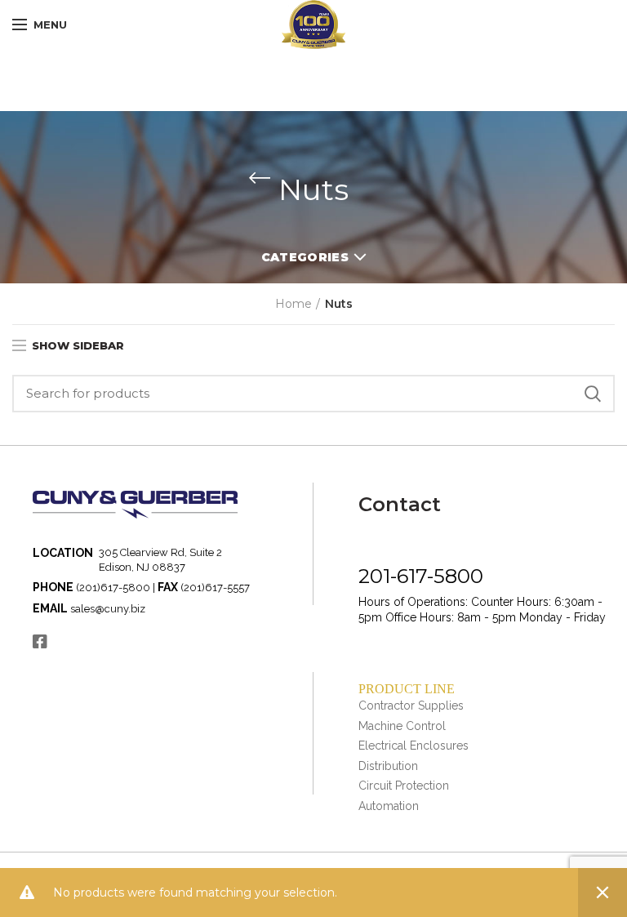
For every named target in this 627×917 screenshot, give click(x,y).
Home (293, 303)
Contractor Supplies (411, 705)
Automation (388, 805)
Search (592, 393)
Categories (305, 257)
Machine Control (402, 725)
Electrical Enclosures (413, 745)
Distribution (388, 765)
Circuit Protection (403, 785)
